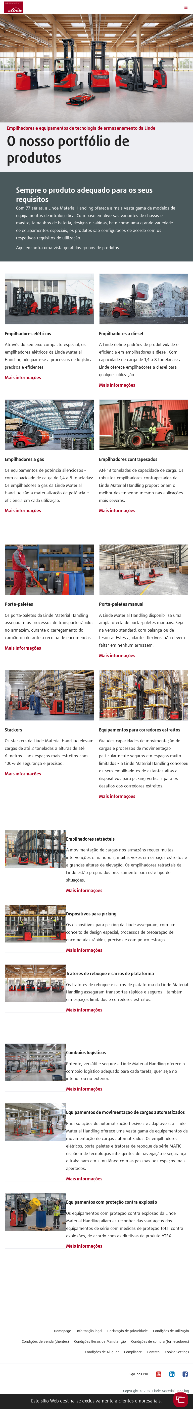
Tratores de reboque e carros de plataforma (110, 974)
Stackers (13, 730)
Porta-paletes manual (121, 604)
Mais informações (23, 378)
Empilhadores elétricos (28, 334)
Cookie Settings (177, 1352)
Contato (153, 1352)
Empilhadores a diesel (121, 334)
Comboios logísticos (86, 1053)
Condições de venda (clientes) (45, 1341)
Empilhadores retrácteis (90, 839)
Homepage (62, 1331)
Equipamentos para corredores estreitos (139, 730)
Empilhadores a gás (24, 459)
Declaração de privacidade (127, 1331)
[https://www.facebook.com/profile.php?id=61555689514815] (185, 1374)
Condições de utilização (171, 1331)
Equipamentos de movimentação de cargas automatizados (125, 1112)
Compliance (133, 1352)
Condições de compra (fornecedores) (160, 1341)
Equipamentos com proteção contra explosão (111, 1202)
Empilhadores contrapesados (128, 459)
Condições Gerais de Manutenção (100, 1341)
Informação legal (89, 1331)
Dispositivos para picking (91, 914)
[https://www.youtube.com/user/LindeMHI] (158, 1374)
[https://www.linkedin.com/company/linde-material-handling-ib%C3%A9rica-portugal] (172, 1374)
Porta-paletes (19, 604)
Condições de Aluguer (102, 1352)
